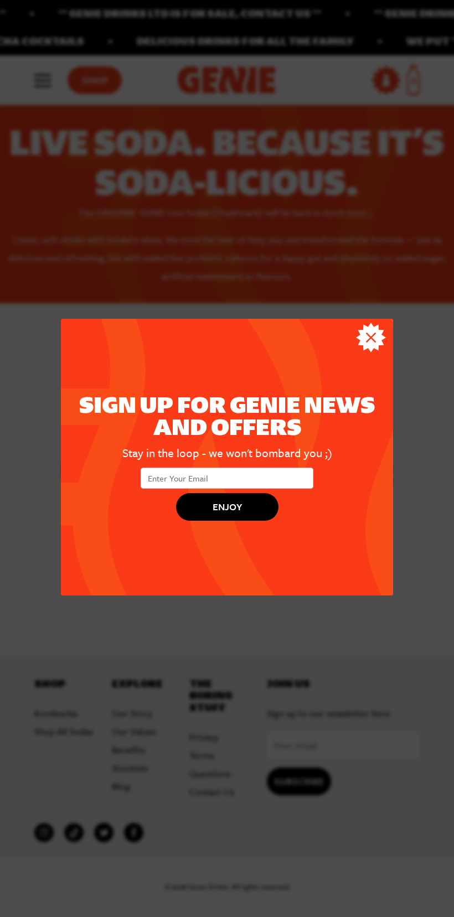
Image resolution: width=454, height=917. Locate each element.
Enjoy (227, 506)
